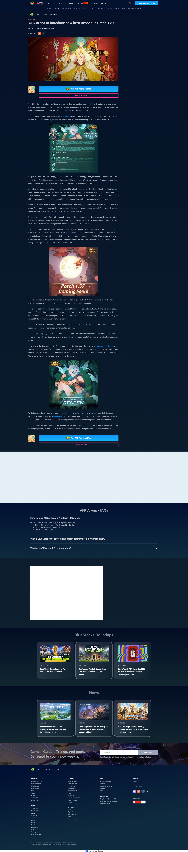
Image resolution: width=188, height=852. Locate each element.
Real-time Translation (74, 798)
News (110, 9)
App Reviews (66, 9)
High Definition (72, 814)
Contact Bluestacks (106, 786)
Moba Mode (71, 786)
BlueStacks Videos (134, 9)
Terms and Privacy (36, 844)
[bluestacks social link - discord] (134, 791)
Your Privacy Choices (96, 851)
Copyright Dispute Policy (48, 844)
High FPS (70, 812)
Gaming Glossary (105, 803)
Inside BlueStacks (80, 9)
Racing (33, 822)
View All (145, 207)
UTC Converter (72, 819)
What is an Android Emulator (108, 801)
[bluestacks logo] (36, 3)
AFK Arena (53, 14)
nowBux (33, 795)
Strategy (33, 832)
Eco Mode (70, 795)
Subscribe (148, 752)
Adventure (34, 815)
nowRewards (35, 800)
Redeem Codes (120, 9)
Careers (102, 788)
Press (102, 791)
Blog (71, 3)
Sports (33, 829)
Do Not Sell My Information (69, 844)
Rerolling (70, 802)
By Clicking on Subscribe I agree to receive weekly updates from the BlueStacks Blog (125, 757)
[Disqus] (67, 593)
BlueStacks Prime (36, 781)
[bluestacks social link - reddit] (138, 791)
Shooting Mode (72, 783)
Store (83, 3)
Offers (33, 793)
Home (49, 9)
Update (135, 781)
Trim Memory (71, 807)
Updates (44, 14)
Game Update (134, 220)
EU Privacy (58, 844)
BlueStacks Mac (36, 783)
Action (33, 813)
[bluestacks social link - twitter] (147, 791)
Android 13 (34, 798)
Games (61, 3)
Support (104, 3)
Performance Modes (74, 805)
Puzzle (33, 820)
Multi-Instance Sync (73, 791)
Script (69, 809)
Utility (69, 816)
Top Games (34, 808)
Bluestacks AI (35, 788)
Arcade (33, 818)
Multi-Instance (72, 788)
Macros (70, 793)
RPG (142, 225)
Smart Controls (72, 800)
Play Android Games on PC (108, 799)
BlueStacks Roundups (97, 9)
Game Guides (133, 44)
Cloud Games (35, 811)
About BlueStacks (105, 781)
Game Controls (72, 781)
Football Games (36, 834)
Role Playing (146, 220)
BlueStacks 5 (35, 786)
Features (50, 3)
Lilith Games (151, 225)
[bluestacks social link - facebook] (143, 791)
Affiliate (94, 3)
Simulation (34, 827)
